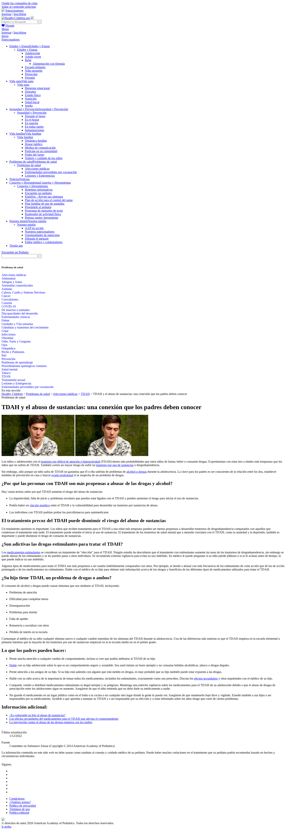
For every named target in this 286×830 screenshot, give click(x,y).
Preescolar (31, 74)
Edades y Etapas (27, 49)
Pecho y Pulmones (13, 352)
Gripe (5, 331)
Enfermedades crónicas (16, 317)
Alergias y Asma (12, 282)
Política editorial (19, 812)
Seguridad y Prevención (31, 112)
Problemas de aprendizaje (17, 362)
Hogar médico (33, 144)
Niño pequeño (33, 70)
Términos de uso (19, 809)
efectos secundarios (206, 678)
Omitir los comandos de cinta (19, 3)
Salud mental (10, 369)
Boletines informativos (39, 189)
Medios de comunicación (40, 147)
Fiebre (5, 320)
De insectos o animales (16, 310)
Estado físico (33, 95)
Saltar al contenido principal (19, 6)
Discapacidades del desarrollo (20, 313)
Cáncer (6, 296)
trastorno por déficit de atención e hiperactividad (70, 461)
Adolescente (32, 53)
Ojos (4, 345)
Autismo (7, 289)
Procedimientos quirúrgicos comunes (24, 366)
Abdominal (8, 278)
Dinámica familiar (36, 140)
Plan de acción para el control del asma (49, 200)
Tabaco (6, 373)
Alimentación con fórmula (49, 63)
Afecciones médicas (37, 168)
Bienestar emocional (37, 88)
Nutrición (31, 98)
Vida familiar (25, 137)
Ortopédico (8, 348)
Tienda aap (16, 245)
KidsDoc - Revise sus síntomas (44, 196)
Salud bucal (32, 102)
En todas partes (34, 126)
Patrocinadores (14, 10)
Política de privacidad (22, 805)
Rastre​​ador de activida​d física (43, 214)
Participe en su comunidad (41, 151)
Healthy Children (12, 394)
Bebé (28, 60)
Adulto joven (33, 56)
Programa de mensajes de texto (44, 210)
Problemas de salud (29, 165)
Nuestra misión (26, 224)
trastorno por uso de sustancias (114, 465)
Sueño (29, 105)
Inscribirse (20, 14)
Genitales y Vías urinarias (17, 324)
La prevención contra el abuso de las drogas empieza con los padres (50, 722)
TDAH (6, 376)
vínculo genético (40, 505)
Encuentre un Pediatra (15, 252)
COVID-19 (9, 306)
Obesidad (7, 338)
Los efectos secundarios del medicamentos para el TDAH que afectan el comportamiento (63, 718)
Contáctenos (17, 798)
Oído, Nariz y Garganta (16, 341)
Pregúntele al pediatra (38, 207)
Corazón (7, 303)
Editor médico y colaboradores (43, 242)
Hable (13, 665)
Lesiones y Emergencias (40, 175)
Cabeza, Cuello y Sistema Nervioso (23, 292)
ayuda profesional (62, 475)
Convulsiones (10, 299)
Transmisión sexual (13, 380)
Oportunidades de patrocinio (42, 235)
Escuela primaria (35, 67)
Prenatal (30, 77)
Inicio (5, 36)
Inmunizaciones (34, 130)
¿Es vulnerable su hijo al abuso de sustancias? (37, 715)
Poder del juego (34, 154)
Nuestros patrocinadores (39, 231)
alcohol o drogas (136, 471)
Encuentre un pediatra (38, 193)
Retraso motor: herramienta (41, 217)
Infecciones (9, 334)
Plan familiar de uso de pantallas (44, 203)
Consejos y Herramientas (32, 186)
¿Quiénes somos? (20, 802)
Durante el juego (35, 116)
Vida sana (23, 84)
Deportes (30, 91)
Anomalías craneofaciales (17, 285)
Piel (4, 355)
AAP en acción (34, 228)
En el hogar (32, 119)
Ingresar (6, 14)
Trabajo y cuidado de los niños (43, 158)
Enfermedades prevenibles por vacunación (51, 172)
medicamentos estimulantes (23, 552)
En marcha (31, 123)
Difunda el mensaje (37, 238)
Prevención (8, 359)
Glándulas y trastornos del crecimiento (25, 327)
